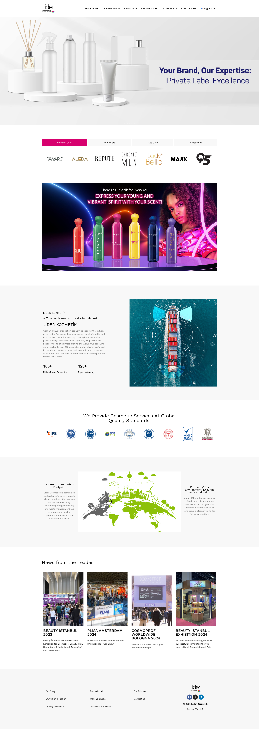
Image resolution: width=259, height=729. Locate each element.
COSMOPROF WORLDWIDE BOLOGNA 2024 (101, 634)
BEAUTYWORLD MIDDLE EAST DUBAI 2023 (195, 634)
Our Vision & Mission (56, 698)
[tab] (64, 142)
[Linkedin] (201, 697)
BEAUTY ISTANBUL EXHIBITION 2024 (149, 632)
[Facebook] (189, 697)
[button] (124, 123)
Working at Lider (98, 698)
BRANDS (129, 8)
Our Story (50, 691)
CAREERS (168, 8)
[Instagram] (195, 697)
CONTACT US (189, 8)
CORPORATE (110, 8)
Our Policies (140, 691)
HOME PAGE (91, 8)
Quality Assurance (55, 706)
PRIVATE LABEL (150, 8)
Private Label (96, 691)
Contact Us (139, 698)
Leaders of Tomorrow (100, 706)
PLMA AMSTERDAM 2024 (60, 632)
